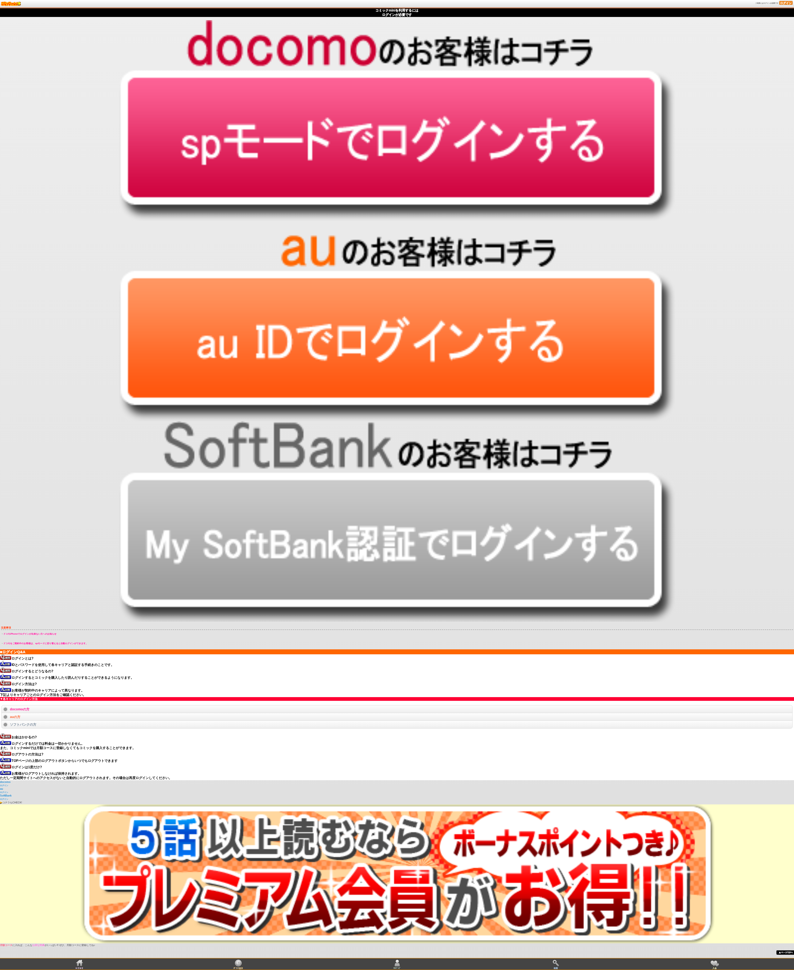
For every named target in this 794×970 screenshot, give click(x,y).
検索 (556, 968)
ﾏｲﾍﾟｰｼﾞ (397, 968)
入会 (715, 968)
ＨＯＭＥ (79, 968)
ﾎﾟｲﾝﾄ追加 (238, 968)
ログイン (786, 3)
